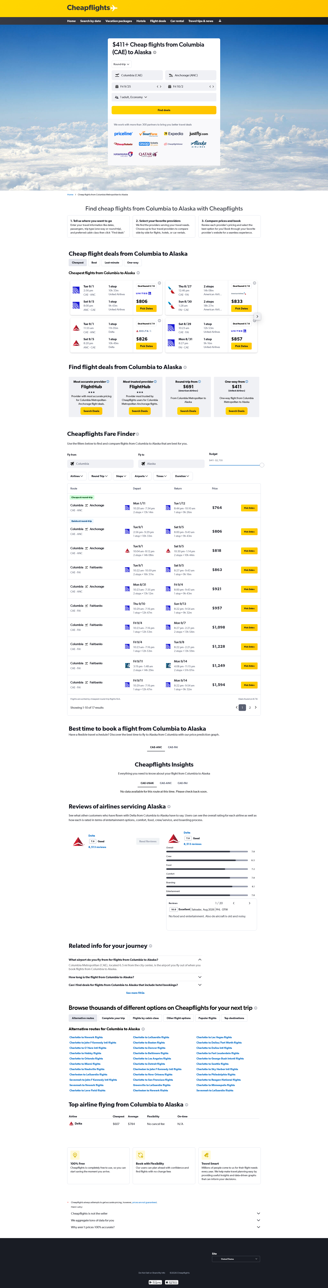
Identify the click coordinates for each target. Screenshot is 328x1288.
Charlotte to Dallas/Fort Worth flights (219, 1042)
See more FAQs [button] (135, 992)
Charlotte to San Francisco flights (153, 1079)
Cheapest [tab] (78, 262)
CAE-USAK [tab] (147, 783)
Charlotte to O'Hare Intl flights (87, 1047)
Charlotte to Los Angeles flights (152, 1058)
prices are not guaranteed (144, 1202)
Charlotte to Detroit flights (149, 1063)
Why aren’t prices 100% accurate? (93, 1227)
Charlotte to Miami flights (84, 1063)
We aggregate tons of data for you (92, 1220)
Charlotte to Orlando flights (86, 1058)
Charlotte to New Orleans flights (152, 1074)
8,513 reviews (97, 847)
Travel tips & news (200, 21)
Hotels (141, 21)
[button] (154, 53)
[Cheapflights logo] (88, 8)
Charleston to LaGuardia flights (88, 1074)
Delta (91, 835)
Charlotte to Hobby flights (85, 1053)
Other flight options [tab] (179, 1018)
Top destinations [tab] (234, 1018)
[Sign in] (220, 21)
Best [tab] (94, 262)
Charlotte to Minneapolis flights (215, 1085)
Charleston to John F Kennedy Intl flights (157, 1069)
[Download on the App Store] (171, 1282)
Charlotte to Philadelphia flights (215, 1074)
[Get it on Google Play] (155, 1282)
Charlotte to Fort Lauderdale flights (217, 1053)
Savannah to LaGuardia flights (214, 1090)
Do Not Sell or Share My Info (152, 1272)
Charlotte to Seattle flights (212, 1063)
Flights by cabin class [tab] (146, 1018)
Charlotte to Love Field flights (87, 1090)
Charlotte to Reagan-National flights (218, 1079)
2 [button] (250, 707)
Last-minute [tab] (112, 262)
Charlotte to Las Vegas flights (214, 1037)
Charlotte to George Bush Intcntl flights (220, 1058)
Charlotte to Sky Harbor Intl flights (217, 1069)
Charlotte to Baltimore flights (150, 1053)
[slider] (262, 465)
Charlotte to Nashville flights (86, 1069)
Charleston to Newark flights (150, 1090)
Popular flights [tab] (207, 1018)
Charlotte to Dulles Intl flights (214, 1047)
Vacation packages (119, 21)
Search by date (90, 21)
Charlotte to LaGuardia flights (151, 1037)
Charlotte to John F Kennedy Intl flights (92, 1042)
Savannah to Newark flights (86, 1085)
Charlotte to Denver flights (149, 1047)
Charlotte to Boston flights (149, 1042)
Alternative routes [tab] (83, 1018)
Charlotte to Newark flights (86, 1037)
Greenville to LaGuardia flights (151, 1085)
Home (71, 21)
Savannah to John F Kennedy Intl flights (93, 1079)
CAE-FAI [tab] (173, 747)
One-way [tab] (133, 262)
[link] (91, 411)
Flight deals (158, 21)
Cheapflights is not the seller (89, 1213)
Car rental (177, 21)
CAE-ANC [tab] (156, 747)
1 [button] (242, 707)
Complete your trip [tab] (113, 1018)
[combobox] (122, 64)
